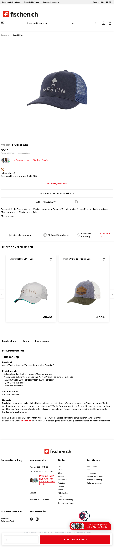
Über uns (61, 470)
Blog (60, 473)
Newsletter (62, 480)
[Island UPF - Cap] (24, 262)
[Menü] (4, 22)
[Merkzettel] (96, 23)
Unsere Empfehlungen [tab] (17, 247)
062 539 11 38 (105, 235)
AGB (88, 470)
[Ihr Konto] (103, 23)
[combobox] (46, 23)
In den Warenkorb (75, 539)
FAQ (59, 466)
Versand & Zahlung (94, 480)
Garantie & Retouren (95, 476)
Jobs (60, 496)
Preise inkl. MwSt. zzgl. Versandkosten (17, 153)
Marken (61, 486)
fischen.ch (26, 420)
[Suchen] (74, 23)
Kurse (60, 490)
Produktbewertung (65, 500)
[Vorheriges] (2, 294)
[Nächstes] (112, 294)
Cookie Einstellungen (66, 503)
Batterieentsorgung (94, 483)
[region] (57, 90)
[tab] (9, 341)
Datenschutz (92, 466)
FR (107, 2)
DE (110, 2)
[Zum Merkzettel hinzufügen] (51, 259)
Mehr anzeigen (8, 216)
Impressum (91, 473)
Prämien (61, 483)
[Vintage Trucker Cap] (77, 262)
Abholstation (63, 493)
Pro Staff (61, 476)
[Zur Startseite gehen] (18, 14)
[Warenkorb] (109, 23)
